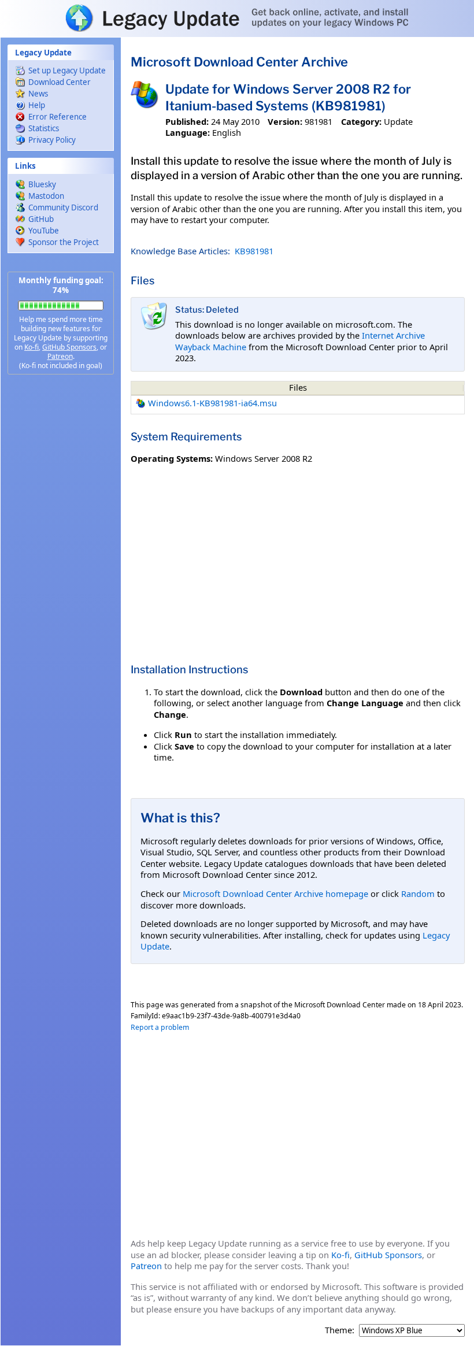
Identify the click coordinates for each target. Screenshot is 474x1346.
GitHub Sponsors (69, 347)
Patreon (60, 356)
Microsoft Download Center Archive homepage (275, 893)
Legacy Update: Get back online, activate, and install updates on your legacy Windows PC (237, 18)
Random (418, 893)
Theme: (339, 1330)
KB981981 (254, 251)
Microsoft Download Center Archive (239, 61)
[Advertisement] (61, 566)
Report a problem (160, 1027)
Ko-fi (31, 347)
